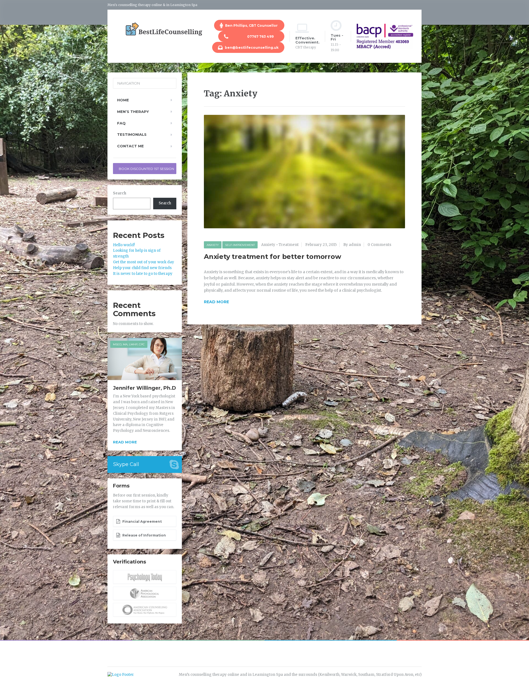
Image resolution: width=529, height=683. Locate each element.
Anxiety (213, 245)
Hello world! (124, 245)
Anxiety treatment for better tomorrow (272, 257)
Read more (125, 442)
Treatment (289, 244)
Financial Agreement (142, 521)
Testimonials (132, 134)
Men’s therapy (133, 111)
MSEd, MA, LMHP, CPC (129, 344)
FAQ (121, 123)
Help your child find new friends (142, 267)
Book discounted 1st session (146, 169)
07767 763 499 (254, 36)
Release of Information (144, 535)
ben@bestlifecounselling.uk (251, 47)
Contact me (130, 146)
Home (123, 100)
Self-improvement (240, 245)
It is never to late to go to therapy (142, 273)
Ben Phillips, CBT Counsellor (251, 25)
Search (119, 193)
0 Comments (379, 244)
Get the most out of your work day (143, 262)
